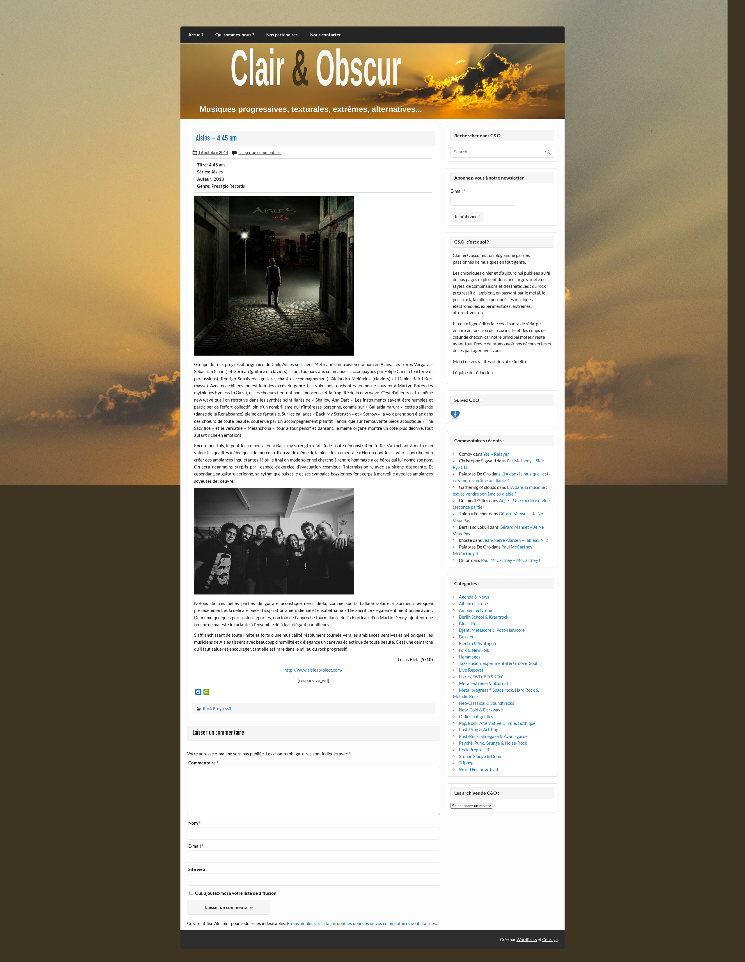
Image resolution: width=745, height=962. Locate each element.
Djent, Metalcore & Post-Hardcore (492, 630)
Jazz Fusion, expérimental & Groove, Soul (498, 663)
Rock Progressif (217, 708)
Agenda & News (474, 596)
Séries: (203, 171)
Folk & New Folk (474, 650)
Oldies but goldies (476, 716)
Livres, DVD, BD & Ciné (481, 676)
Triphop (466, 762)
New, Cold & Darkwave (481, 709)
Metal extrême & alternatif (485, 683)
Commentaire (203, 763)
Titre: (202, 164)
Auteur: (204, 179)
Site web (196, 869)
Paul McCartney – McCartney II (511, 560)
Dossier (466, 636)
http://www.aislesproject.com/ (313, 669)
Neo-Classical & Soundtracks (486, 703)
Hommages (469, 656)
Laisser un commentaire (259, 152)
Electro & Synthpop (477, 643)
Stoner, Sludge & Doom (480, 756)
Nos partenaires (282, 34)
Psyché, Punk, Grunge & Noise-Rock (493, 743)
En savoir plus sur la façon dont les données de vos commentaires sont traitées (361, 923)
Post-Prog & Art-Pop (478, 729)
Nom (194, 823)
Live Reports (471, 669)
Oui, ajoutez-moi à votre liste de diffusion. (235, 893)
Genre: (203, 186)
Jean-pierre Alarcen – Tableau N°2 (515, 540)
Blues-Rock (470, 623)
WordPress (527, 939)
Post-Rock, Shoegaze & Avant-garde (493, 736)
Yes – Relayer (496, 454)
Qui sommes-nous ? (234, 34)
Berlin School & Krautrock (483, 617)
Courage (550, 939)
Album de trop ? (473, 603)
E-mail (195, 846)
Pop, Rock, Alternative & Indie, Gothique (497, 723)
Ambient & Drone (475, 610)
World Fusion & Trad (478, 769)
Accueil (195, 34)
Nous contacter (325, 34)
